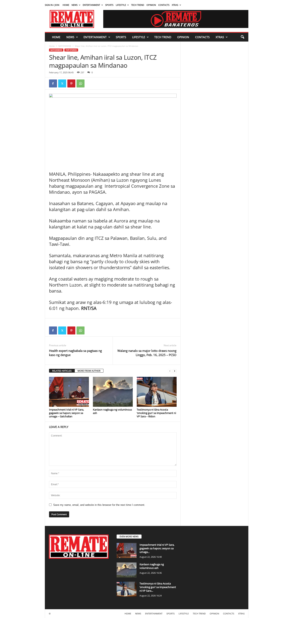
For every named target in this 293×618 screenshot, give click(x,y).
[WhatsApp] (81, 83)
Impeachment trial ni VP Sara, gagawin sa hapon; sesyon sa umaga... (157, 548)
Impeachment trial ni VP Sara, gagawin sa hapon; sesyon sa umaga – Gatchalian (66, 413)
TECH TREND (137, 4)
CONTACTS (163, 4)
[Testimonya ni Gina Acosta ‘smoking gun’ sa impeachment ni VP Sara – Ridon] (157, 392)
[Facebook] (53, 83)
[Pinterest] (71, 83)
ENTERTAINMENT (91, 4)
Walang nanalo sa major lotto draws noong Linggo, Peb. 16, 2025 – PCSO (146, 353)
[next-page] (175, 371)
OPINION (151, 4)
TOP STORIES (71, 50)
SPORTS (109, 4)
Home (52, 46)
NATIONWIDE (64, 46)
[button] (242, 37)
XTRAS (175, 4)
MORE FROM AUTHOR (89, 370)
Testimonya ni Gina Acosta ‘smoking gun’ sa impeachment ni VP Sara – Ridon (156, 413)
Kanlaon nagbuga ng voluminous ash (112, 411)
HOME (66, 4)
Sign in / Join (52, 4)
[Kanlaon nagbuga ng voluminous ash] (113, 392)
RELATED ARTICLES (62, 370)
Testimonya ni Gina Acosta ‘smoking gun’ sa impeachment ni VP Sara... (158, 587)
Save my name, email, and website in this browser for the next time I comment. (99, 504)
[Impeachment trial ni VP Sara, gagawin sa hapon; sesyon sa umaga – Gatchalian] (69, 392)
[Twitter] (62, 83)
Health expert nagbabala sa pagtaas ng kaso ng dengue (75, 353)
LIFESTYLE (121, 4)
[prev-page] (170, 371)
